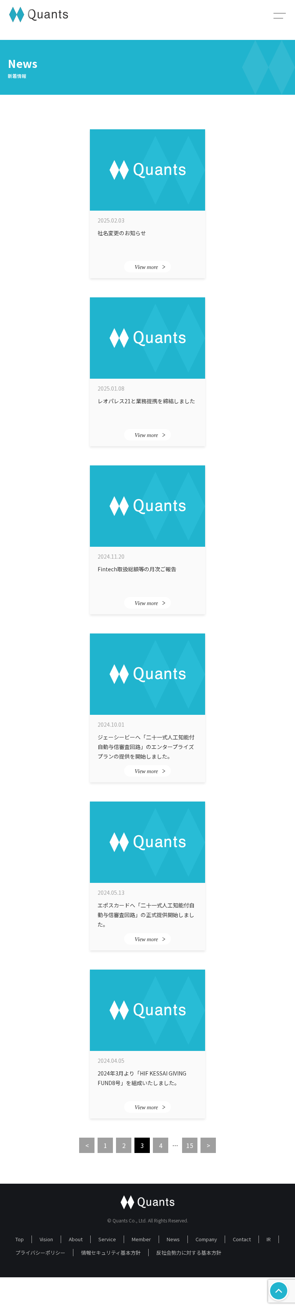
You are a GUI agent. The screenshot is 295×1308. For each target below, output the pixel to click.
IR (269, 1239)
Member (141, 1239)
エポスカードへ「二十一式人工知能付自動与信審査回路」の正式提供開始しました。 (146, 914)
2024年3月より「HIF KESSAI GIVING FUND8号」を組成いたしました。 (142, 1078)
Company (206, 1239)
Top (19, 1239)
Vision (46, 1239)
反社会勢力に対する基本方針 (188, 1252)
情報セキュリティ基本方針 (111, 1252)
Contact (242, 1239)
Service (107, 1239)
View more (146, 267)
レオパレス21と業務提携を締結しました (146, 401)
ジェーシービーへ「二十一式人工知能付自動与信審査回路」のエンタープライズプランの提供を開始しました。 (146, 746)
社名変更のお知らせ (122, 233)
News (173, 1239)
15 (189, 1145)
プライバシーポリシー (40, 1252)
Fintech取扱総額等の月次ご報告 (137, 569)
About (76, 1239)
